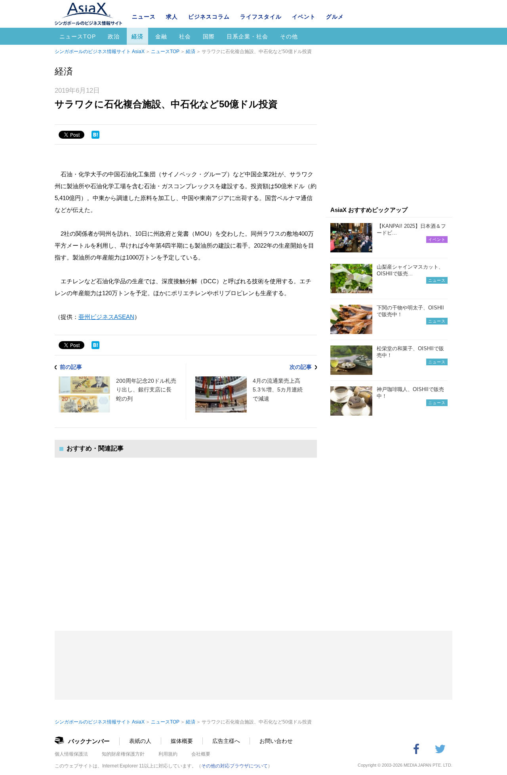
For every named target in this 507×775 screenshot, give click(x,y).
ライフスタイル (261, 16)
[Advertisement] (186, 536)
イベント (304, 16)
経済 (137, 36)
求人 (172, 16)
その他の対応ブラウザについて (234, 766)
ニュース (144, 16)
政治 (114, 36)
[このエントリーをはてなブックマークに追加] (95, 135)
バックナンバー (89, 741)
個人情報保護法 (71, 754)
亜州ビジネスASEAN (106, 316)
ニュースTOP (77, 36)
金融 (161, 36)
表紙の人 (140, 741)
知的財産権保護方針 (123, 754)
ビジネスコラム (209, 16)
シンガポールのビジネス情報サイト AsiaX (100, 51)
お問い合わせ (276, 741)
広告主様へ (226, 741)
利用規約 (167, 754)
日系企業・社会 (247, 36)
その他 (289, 36)
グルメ (335, 16)
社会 (185, 36)
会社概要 (200, 754)
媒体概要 (182, 741)
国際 (209, 36)
